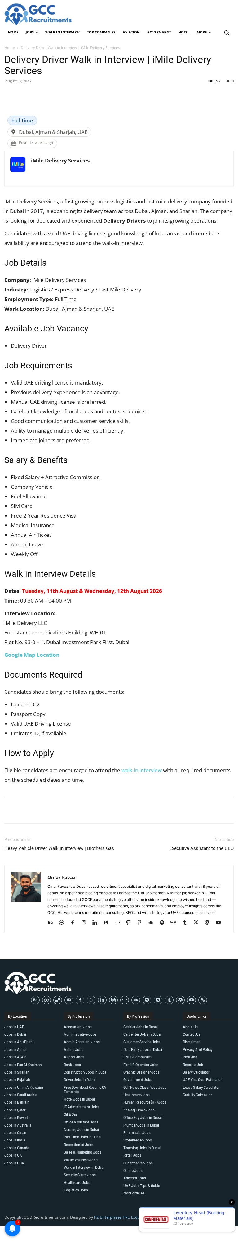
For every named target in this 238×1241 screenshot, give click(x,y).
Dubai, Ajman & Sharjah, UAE (53, 132)
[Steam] (175, 923)
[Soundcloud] (153, 923)
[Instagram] (86, 923)
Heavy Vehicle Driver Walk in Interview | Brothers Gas (59, 848)
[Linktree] (202, 1000)
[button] (226, 32)
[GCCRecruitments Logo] (38, 14)
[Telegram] (158, 1000)
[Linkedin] (97, 923)
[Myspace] (119, 923)
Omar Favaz (61, 877)
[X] (198, 923)
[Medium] (108, 923)
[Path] (131, 923)
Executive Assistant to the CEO (201, 848)
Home (9, 47)
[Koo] (91, 1000)
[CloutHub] (64, 923)
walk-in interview (141, 770)
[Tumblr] (187, 923)
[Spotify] (164, 923)
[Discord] (68, 1000)
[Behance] (52, 923)
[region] (80, 1196)
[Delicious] (57, 1000)
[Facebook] (75, 923)
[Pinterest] (142, 923)
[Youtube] (220, 923)
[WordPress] (209, 923)
